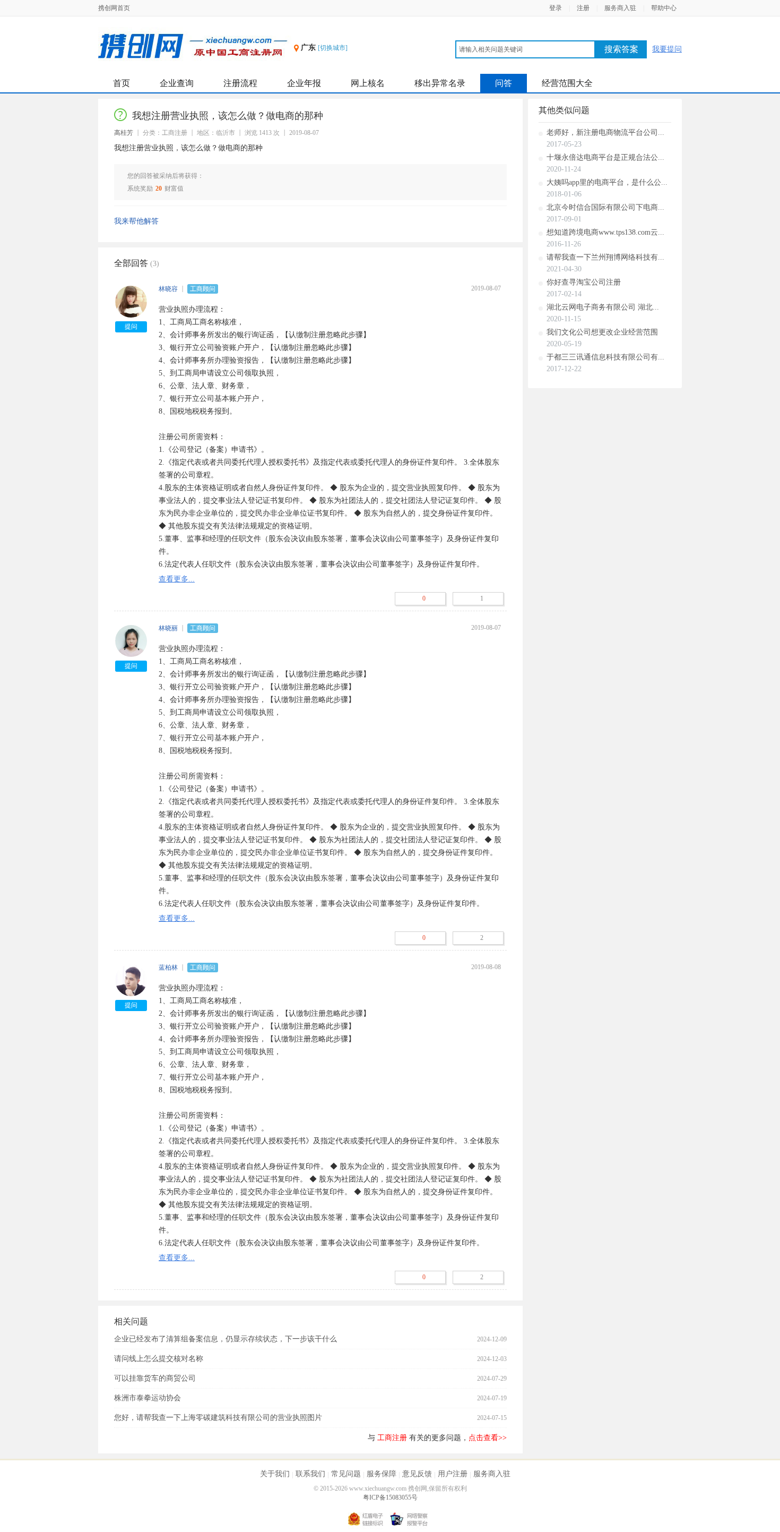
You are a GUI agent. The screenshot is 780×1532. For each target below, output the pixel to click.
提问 (131, 326)
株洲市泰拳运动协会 (147, 1398)
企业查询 (177, 83)
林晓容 (168, 289)
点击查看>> (488, 1438)
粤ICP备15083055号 (390, 1497)
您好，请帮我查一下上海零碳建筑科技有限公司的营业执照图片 (218, 1418)
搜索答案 (621, 49)
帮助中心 (664, 8)
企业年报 (304, 83)
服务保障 (381, 1474)
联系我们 (310, 1474)
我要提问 (667, 49)
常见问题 (346, 1474)
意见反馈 (417, 1474)
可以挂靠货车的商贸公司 (155, 1378)
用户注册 (452, 1474)
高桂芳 (123, 132)
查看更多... (177, 579)
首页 (121, 83)
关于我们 (275, 1474)
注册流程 (240, 83)
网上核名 (368, 83)
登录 (555, 8)
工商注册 (392, 1438)
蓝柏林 (168, 967)
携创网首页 (114, 8)
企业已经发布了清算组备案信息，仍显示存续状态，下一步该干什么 (225, 1339)
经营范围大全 (567, 83)
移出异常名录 (439, 83)
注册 (583, 8)
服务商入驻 (620, 8)
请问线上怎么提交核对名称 (158, 1359)
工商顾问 (202, 289)
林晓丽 (168, 628)
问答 (503, 83)
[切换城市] (333, 48)
